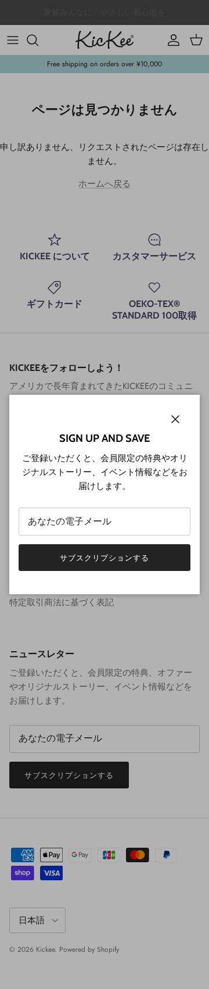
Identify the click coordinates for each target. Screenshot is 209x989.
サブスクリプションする (104, 557)
